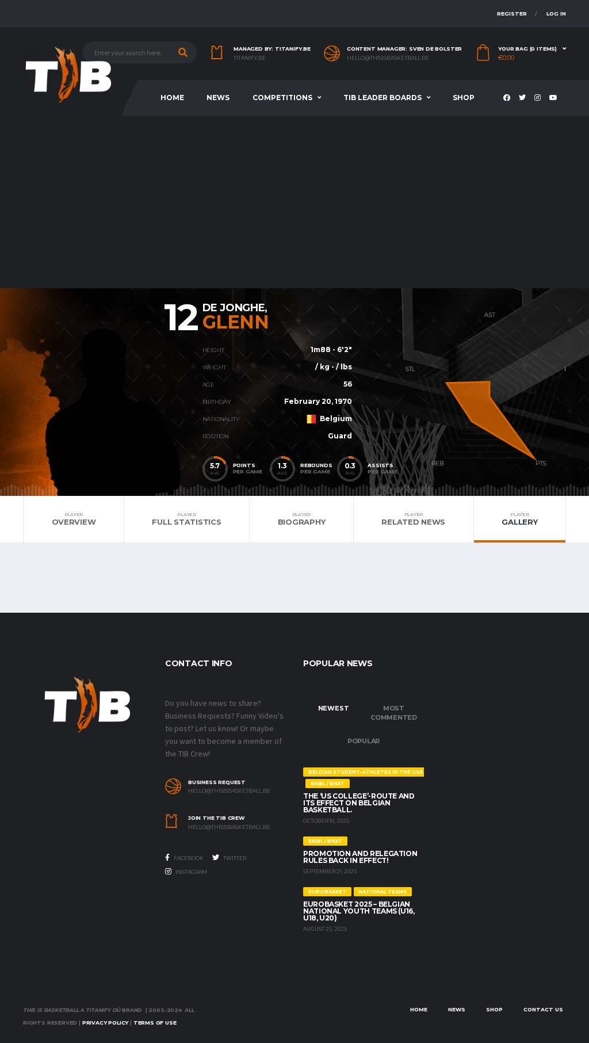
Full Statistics (186, 518)
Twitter (234, 858)
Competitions (282, 97)
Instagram (190, 872)
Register (512, 13)
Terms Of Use (155, 1022)
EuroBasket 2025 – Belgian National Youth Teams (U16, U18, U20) (359, 911)
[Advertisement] (294, 201)
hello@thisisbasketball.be (388, 58)
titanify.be (250, 58)
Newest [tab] (333, 708)
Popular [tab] (363, 741)
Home (172, 97)
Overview (74, 518)
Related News (413, 518)
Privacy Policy (105, 1022)
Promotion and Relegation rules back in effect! (360, 857)
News (218, 97)
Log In (556, 13)
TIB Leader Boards (382, 97)
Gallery (519, 518)
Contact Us (543, 1009)
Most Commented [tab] (393, 713)
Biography (302, 518)
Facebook (188, 858)
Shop (464, 97)
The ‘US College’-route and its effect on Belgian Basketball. (359, 803)
